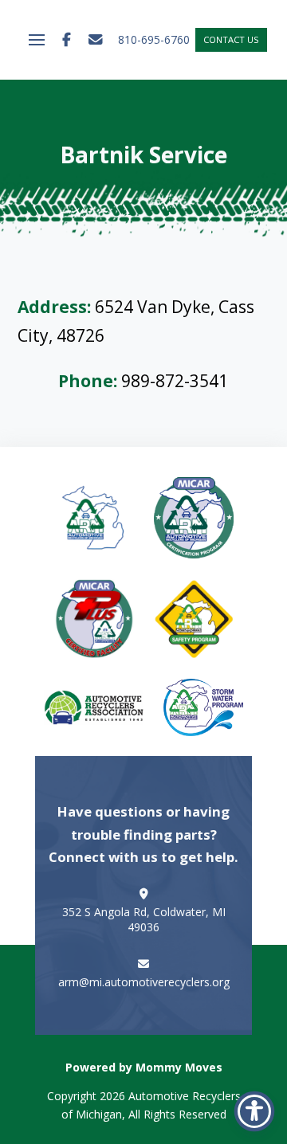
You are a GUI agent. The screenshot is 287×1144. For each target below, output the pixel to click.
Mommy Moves (179, 1067)
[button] (36, 40)
